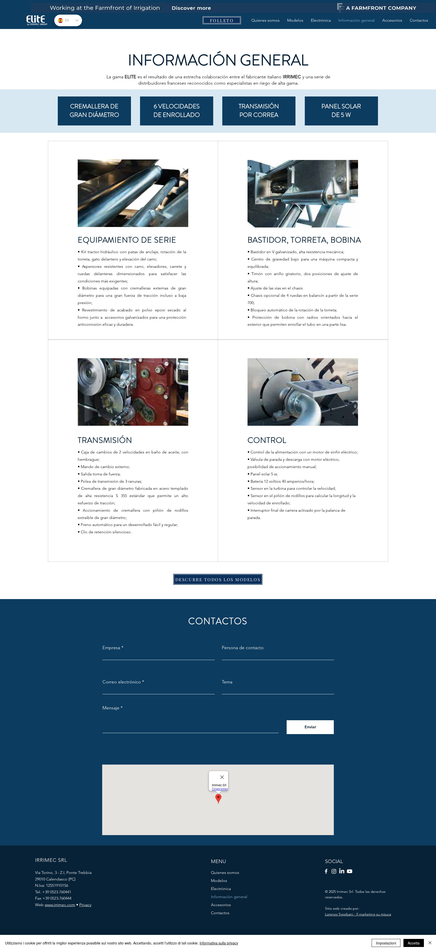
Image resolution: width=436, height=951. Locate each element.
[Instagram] (334, 871)
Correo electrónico (121, 682)
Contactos (220, 912)
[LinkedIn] (342, 871)
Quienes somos (225, 872)
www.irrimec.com (60, 904)
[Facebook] (326, 871)
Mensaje (110, 708)
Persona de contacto (243, 647)
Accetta (414, 942)
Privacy (85, 904)
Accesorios (221, 904)
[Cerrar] (430, 943)
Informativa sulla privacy (219, 942)
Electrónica (221, 888)
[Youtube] (349, 871)
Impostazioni (386, 942)
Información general (229, 896)
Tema (227, 682)
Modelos (219, 880)
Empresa (111, 647)
